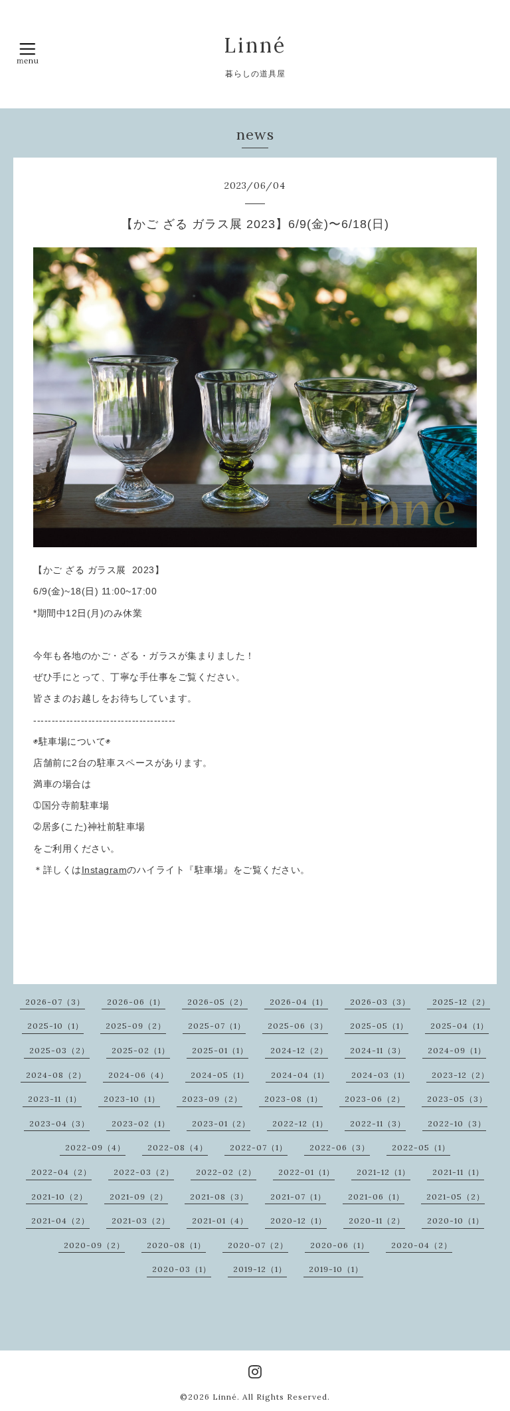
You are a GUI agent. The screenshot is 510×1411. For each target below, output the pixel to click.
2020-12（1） (298, 1220)
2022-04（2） (61, 1172)
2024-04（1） (300, 1075)
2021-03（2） (141, 1220)
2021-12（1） (383, 1172)
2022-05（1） (421, 1147)
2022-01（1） (306, 1172)
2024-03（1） (380, 1075)
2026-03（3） (380, 1002)
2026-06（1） (136, 1002)
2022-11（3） (378, 1123)
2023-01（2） (221, 1123)
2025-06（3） (298, 1026)
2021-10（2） (59, 1197)
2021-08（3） (219, 1197)
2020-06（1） (339, 1245)
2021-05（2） (455, 1197)
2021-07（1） (298, 1197)
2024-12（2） (299, 1050)
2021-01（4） (220, 1220)
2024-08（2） (56, 1075)
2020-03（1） (181, 1269)
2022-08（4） (177, 1147)
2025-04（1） (459, 1026)
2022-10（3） (457, 1123)
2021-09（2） (139, 1197)
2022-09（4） (95, 1147)
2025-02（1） (141, 1050)
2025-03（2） (59, 1050)
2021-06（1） (376, 1197)
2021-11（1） (458, 1172)
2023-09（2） (212, 1099)
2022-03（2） (144, 1172)
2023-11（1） (55, 1099)
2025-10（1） (55, 1026)
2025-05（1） (379, 1026)
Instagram (105, 869)
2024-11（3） (378, 1050)
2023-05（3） (457, 1099)
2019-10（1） (336, 1269)
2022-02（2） (226, 1172)
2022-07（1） (259, 1147)
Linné (255, 45)
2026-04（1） (299, 1002)
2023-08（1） (293, 1099)
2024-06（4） (138, 1075)
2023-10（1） (132, 1099)
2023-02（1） (141, 1123)
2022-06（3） (339, 1147)
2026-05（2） (217, 1002)
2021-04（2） (60, 1220)
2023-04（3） (59, 1123)
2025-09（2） (136, 1026)
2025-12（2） (461, 1002)
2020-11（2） (377, 1220)
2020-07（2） (258, 1245)
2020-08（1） (176, 1245)
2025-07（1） (217, 1026)
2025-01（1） (220, 1050)
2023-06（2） (375, 1099)
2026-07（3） (55, 1002)
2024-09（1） (457, 1050)
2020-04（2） (421, 1245)
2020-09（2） (94, 1245)
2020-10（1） (455, 1220)
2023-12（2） (460, 1075)
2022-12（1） (300, 1123)
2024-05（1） (220, 1075)
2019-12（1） (260, 1269)
